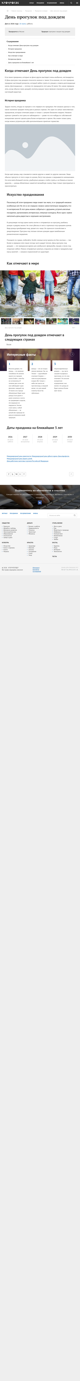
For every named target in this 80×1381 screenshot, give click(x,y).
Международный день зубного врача (44, 456)
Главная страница (16, 11)
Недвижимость (34, 528)
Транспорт (32, 532)
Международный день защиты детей (19, 459)
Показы (31, 550)
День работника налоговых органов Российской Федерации (27, 461)
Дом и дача (58, 526)
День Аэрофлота (63, 456)
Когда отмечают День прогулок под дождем (23, 45)
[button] (5, 291)
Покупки (32, 530)
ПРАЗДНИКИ (14, 513)
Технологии (58, 551)
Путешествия (58, 534)
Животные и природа (61, 530)
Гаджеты (56, 546)
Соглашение (37, 571)
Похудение (32, 551)
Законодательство (10, 532)
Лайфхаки (57, 532)
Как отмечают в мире (15, 56)
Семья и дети (8, 537)
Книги (6, 550)
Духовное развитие (10, 530)
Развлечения (58, 536)
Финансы (32, 534)
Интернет (57, 550)
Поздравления (52, 3)
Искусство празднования (16, 52)
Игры (55, 548)
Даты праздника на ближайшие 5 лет (21, 62)
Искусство (7, 546)
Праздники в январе (41, 11)
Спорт (56, 537)
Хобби (56, 539)
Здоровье (32, 546)
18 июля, (22, 24)
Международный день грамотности (19, 456)
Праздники (28, 11)
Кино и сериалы (9, 548)
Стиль (30, 553)
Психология (8, 536)
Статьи (31, 3)
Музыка (6, 551)
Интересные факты (14, 59)
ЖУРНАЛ (4, 513)
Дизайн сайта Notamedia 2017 (69, 567)
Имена (62, 3)
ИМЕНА (35, 513)
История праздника (15, 49)
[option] (40, 293)
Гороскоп (7, 526)
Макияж (31, 548)
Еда (55, 528)
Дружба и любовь (10, 528)
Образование (8, 534)
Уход (30, 555)
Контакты (36, 569)
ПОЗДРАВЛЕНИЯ (25, 513)
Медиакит (36, 568)
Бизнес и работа (34, 526)
